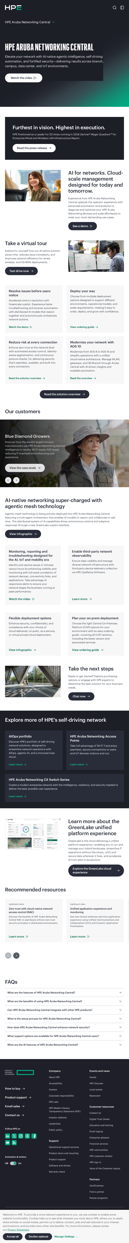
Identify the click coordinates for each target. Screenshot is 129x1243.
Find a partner (97, 1191)
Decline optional (38, 1236)
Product (16, 1097)
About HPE (54, 1077)
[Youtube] (7, 1142)
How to (12, 1088)
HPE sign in (95, 1162)
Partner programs (99, 1198)
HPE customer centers (101, 1156)
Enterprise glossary (99, 1137)
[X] (14, 1136)
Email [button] (12, 1106)
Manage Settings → (66, 1236)
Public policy (55, 1129)
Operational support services (64, 1147)
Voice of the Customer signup (105, 1168)
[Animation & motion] (13, 1163)
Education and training (101, 1125)
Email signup (96, 1131)
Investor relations (58, 1117)
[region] (64, 453)
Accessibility (55, 1083)
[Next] (16, 480)
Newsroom (95, 1095)
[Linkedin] (7, 1136)
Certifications (97, 1185)
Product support (57, 1159)
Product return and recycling (64, 1153)
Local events (96, 1089)
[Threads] (27, 1136)
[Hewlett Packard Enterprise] (13, 7)
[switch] (11, 1163)
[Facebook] (33, 1136)
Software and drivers (59, 1165)
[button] (114, 7)
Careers (53, 1089)
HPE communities (99, 1150)
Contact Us (95, 1113)
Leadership (54, 1123)
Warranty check (57, 1171)
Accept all (13, 1236)
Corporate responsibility (61, 1095)
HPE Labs (54, 1101)
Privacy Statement (18, 1229)
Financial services (99, 1143)
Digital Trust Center (100, 1119)
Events (93, 1077)
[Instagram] (20, 1136)
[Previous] (8, 480)
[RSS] (14, 1142)
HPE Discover (96, 1083)
